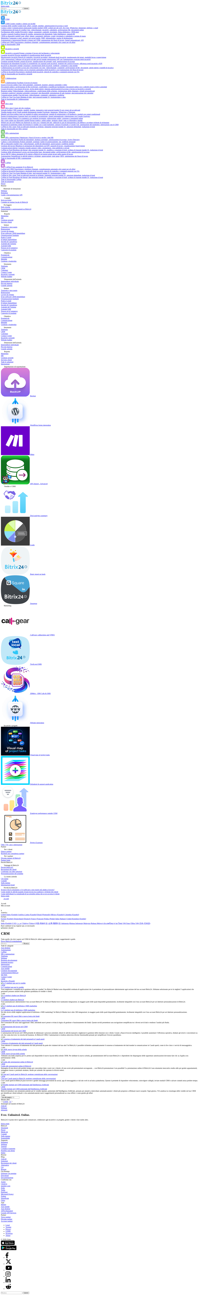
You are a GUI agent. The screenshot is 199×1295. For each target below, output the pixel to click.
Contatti (4, 1134)
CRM (3, 985)
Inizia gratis (5, 6)
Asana (3, 1182)
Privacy (8, 1229)
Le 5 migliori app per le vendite (12, 987)
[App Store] (8, 1244)
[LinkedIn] (8, 1282)
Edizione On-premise (8, 1173)
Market (3, 1205)
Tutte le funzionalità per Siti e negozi (14, 129)
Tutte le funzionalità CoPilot (11, 179)
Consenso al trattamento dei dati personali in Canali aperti (22, 1043)
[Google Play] (8, 1250)
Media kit (4, 1132)
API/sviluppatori (7, 1211)
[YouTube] (9, 1270)
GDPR (8, 1231)
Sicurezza (9, 1233)
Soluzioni (4, 1161)
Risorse (3, 1169)
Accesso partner (7, 1221)
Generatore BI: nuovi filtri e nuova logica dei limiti (19, 1020)
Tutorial (4, 1146)
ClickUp (4, 1184)
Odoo (3, 1200)
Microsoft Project (7, 1194)
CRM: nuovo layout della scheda (13, 1054)
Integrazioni (5, 364)
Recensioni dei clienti (8, 1163)
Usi (2, 1167)
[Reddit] (8, 1289)
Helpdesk (4, 1142)
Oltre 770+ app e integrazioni (11, 845)
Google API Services (8, 1213)
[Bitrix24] (11, 4)
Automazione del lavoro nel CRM (13, 1031)
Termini (8, 1227)
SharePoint (5, 1198)
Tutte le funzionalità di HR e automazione (16, 158)
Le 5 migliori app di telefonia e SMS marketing (18, 1010)
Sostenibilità (5, 1138)
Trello (3, 1190)
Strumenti (4, 1128)
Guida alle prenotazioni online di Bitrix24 (16, 1066)
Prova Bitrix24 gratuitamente (11, 941)
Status (3, 1153)
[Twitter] (8, 1264)
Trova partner (6, 1217)
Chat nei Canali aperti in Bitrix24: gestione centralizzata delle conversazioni (28, 1078)
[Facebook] (7, 1258)
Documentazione (7, 1178)
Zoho (3, 1188)
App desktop (5, 1209)
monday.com (5, 1186)
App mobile (5, 1207)
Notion (3, 1196)
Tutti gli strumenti (7, 182)
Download (5, 1176)
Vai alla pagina (7, 1097)
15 (10, 1102)
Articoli (3, 1159)
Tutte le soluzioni (7, 362)
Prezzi (3, 184)
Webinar (4, 1144)
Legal (8, 1225)
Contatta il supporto (8, 1149)
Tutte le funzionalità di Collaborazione (15, 99)
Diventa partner (6, 1219)
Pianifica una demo (8, 1151)
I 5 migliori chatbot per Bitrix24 (12, 1000)
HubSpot (4, 1192)
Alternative (5, 1165)
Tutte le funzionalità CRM (10, 44)
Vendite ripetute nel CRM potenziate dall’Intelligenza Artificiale (24, 1089)
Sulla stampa (5, 1136)
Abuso (8, 1235)
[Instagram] (8, 1276)
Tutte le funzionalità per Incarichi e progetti (16, 74)
